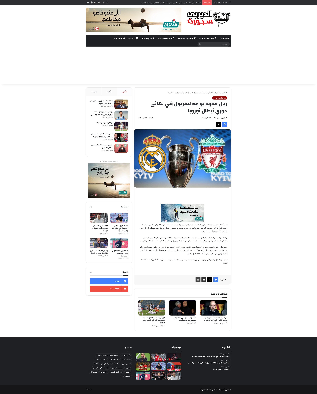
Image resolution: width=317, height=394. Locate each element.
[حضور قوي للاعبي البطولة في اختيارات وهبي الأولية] (119, 218)
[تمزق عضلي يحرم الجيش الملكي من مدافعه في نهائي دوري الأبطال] (174, 356)
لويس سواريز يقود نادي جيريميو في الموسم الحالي (102, 113)
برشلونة (128, 372)
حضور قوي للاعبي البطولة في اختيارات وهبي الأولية (120, 228)
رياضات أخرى (118, 38)
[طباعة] (198, 279)
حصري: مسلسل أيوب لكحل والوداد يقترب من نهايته (102, 135)
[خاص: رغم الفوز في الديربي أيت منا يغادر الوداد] (99, 218)
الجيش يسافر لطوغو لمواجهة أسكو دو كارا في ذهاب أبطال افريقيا (153, 320)
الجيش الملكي (126, 359)
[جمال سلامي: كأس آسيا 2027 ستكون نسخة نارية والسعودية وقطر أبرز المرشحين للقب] (158, 376)
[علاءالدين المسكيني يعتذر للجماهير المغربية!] (119, 243)
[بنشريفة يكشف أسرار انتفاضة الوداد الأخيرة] (99, 243)
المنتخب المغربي (117, 368)
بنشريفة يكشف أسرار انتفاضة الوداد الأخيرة (99, 252)
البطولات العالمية (165, 38)
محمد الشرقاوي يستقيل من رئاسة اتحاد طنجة (101, 102)
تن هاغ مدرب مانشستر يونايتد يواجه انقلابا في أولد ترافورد (215, 319)
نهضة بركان (93, 372)
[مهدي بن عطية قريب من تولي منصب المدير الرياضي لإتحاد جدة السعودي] (143, 357)
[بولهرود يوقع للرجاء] (121, 126)
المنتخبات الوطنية (186, 38)
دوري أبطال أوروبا (212, 92)
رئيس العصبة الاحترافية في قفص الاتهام (102, 146)
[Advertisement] (158, 65)
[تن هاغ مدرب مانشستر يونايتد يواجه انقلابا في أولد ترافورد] (213, 307)
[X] (218, 124)
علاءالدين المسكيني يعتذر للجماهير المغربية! (120, 253)
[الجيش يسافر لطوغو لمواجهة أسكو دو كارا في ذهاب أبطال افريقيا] (151, 307)
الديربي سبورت (220, 118)
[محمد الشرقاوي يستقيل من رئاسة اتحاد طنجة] (121, 104)
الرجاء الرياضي (105, 364)
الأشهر (124, 91)
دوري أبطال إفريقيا (116, 372)
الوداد (106, 368)
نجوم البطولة (147, 38)
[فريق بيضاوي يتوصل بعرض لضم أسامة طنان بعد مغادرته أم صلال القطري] (174, 366)
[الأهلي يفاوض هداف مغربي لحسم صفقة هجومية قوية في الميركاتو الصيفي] (143, 366)
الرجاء (116, 364)
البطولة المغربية (208, 38)
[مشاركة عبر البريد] (203, 279)
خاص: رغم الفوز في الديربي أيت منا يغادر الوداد (100, 228)
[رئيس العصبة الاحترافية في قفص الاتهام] (121, 148)
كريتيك (133, 38)
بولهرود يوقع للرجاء (104, 123)
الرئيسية (223, 38)
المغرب (128, 368)
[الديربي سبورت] (208, 18)
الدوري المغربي (113, 359)
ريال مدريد (104, 372)
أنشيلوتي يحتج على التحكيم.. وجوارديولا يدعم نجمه (185, 319)
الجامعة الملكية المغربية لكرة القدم (107, 355)
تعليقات (94, 91)
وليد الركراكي (126, 376)
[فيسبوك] (224, 124)
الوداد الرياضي (97, 368)
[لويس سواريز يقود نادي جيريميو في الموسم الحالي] (121, 115)
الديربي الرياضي (100, 359)
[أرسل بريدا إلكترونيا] (214, 118)
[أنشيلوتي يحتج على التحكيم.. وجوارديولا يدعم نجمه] (182, 307)
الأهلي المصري (126, 355)
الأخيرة (109, 91)
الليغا (96, 364)
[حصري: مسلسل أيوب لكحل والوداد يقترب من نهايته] (121, 137)
